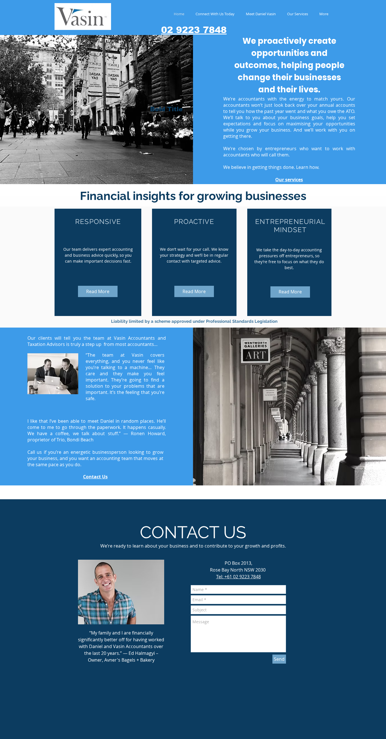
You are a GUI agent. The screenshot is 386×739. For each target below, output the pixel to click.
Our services (289, 179)
